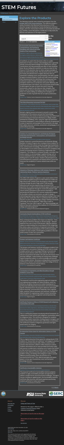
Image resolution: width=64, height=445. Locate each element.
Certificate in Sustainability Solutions (31, 368)
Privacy (9, 409)
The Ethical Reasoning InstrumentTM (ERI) (32, 102)
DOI (9, 428)
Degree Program (50, 51)
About (4, 22)
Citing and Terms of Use (28, 403)
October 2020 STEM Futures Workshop (31, 23)
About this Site (11, 403)
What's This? (10, 432)
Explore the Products (7, 19)
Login (54, 0)
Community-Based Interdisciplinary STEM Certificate (35, 214)
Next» (57, 387)
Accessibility (11, 405)
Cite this (12, 428)
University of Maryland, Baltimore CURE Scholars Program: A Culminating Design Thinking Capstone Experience (38, 171)
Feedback (10, 411)
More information (24, 423)
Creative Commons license (28, 408)
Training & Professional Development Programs (52, 54)
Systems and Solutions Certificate (30, 239)
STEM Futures (4, 13)
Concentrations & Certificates (52, 44)
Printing (9, 407)
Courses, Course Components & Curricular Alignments (52, 47)
